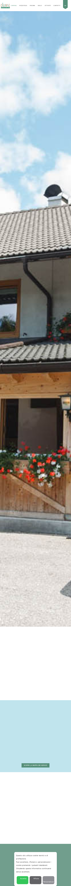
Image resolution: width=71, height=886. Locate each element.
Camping (14, 5)
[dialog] (35, 869)
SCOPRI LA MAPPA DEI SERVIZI (35, 765)
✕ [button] (54, 855)
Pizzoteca (23, 5)
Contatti (56, 5)
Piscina (32, 5)
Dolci (40, 5)
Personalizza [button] (48, 882)
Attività (48, 5)
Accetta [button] (23, 878)
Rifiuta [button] (36, 878)
